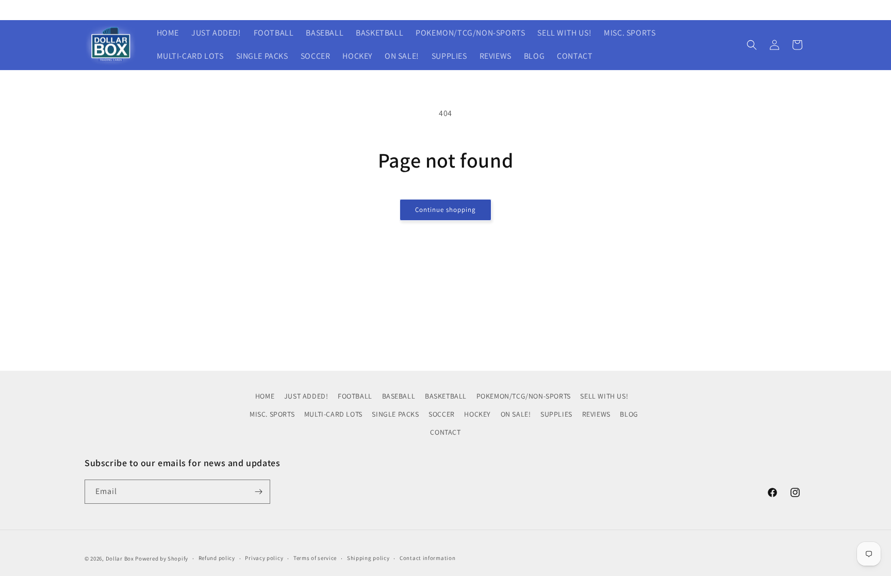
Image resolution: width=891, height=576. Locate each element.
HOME (264, 396)
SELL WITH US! (604, 396)
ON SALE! (516, 414)
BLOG (629, 414)
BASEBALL (399, 396)
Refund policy (217, 558)
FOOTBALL (355, 396)
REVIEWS (596, 414)
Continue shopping (445, 209)
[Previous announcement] (304, 10)
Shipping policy (368, 558)
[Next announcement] (586, 10)
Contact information (427, 558)
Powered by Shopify (161, 558)
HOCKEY (477, 414)
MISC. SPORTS (272, 414)
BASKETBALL (446, 396)
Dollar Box (120, 558)
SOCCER (441, 414)
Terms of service (315, 558)
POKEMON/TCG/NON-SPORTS (523, 396)
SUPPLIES (556, 414)
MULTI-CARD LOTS (333, 414)
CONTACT (445, 432)
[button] (751, 45)
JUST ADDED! (306, 396)
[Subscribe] (258, 492)
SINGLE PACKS (395, 414)
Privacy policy (264, 558)
